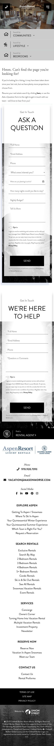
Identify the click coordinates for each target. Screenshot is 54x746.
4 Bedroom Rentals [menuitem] (27, 567)
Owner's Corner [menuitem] (27, 614)
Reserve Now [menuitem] (27, 648)
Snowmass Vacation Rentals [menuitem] (27, 588)
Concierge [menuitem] (27, 610)
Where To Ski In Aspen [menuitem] (27, 516)
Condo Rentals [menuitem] (26, 576)
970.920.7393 (6, 7)
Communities (22, 35)
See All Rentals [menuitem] (27, 584)
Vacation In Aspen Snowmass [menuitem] (27, 652)
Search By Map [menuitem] (27, 555)
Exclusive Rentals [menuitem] (27, 550)
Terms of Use (27, 692)
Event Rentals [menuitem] (27, 593)
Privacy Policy (13, 245)
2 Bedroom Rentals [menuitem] (27, 559)
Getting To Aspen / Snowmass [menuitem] (27, 512)
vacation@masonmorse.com (29, 480)
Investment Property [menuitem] (27, 627)
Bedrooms (20, 56)
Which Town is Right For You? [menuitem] (27, 529)
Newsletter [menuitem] (27, 631)
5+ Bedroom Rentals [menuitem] (27, 571)
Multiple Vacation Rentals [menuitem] (27, 623)
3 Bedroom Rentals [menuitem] (27, 563)
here (38, 93)
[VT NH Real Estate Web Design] (27, 712)
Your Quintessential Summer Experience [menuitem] (27, 525)
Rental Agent (25, 433)
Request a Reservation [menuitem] (27, 533)
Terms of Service (15, 271)
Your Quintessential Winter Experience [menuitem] (27, 520)
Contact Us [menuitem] (27, 674)
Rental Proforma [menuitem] (27, 678)
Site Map (27, 696)
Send (27, 261)
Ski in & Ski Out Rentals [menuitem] (27, 580)
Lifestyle (19, 46)
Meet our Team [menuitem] (27, 657)
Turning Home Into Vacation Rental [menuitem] (27, 618)
